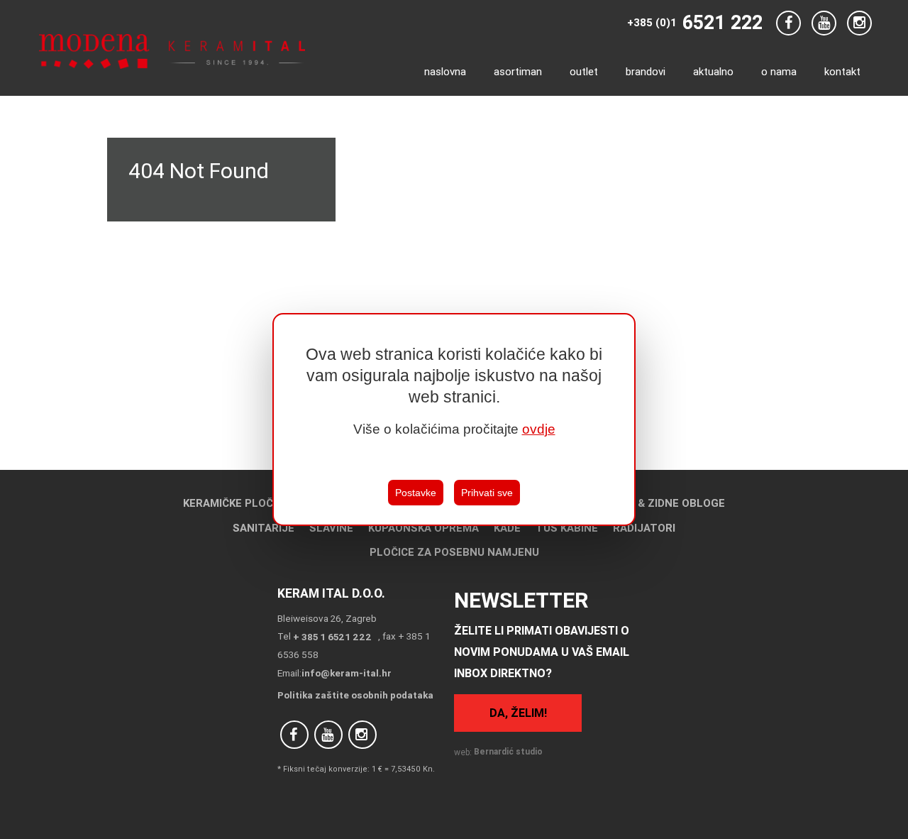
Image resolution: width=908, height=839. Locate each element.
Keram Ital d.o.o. (331, 593)
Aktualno (713, 71)
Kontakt (842, 71)
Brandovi (645, 71)
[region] (454, 419)
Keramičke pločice (236, 503)
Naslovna (445, 71)
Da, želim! (518, 713)
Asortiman (518, 71)
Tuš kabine (567, 527)
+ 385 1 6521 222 (332, 636)
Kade (507, 527)
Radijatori (644, 527)
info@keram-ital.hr (346, 673)
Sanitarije (263, 527)
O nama (779, 71)
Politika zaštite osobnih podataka (355, 695)
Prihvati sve (487, 492)
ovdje (538, 429)
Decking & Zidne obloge (657, 503)
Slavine (331, 527)
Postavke (415, 492)
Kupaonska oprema (423, 527)
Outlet (584, 71)
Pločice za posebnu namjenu (454, 552)
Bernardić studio (508, 751)
